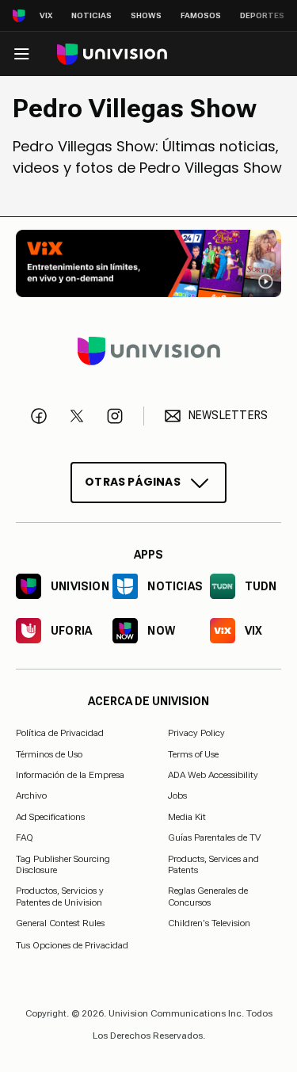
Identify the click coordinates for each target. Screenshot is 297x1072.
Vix (46, 15)
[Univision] (112, 54)
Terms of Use (193, 754)
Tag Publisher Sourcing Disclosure (63, 864)
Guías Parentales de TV (214, 837)
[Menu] (21, 54)
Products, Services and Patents (213, 864)
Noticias (91, 15)
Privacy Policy (196, 732)
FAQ (24, 837)
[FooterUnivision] (148, 351)
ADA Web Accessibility (213, 774)
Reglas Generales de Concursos (208, 897)
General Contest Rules (60, 923)
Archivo (31, 796)
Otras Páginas (133, 482)
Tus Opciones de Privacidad (72, 945)
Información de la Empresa (70, 774)
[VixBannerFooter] (148, 263)
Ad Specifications (50, 816)
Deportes (262, 15)
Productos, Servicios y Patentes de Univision (60, 897)
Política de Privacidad (60, 732)
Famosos (201, 15)
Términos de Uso (49, 754)
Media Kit (187, 816)
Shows (146, 15)
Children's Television (209, 923)
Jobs (177, 796)
